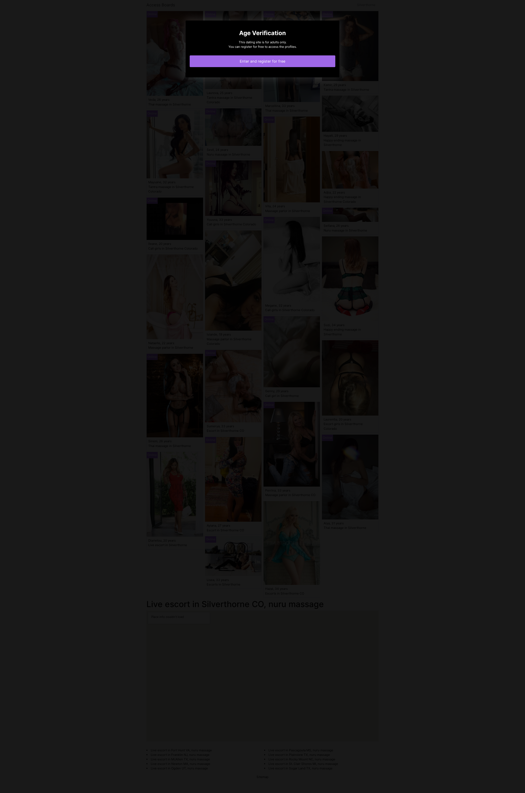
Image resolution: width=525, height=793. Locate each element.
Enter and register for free (262, 61)
